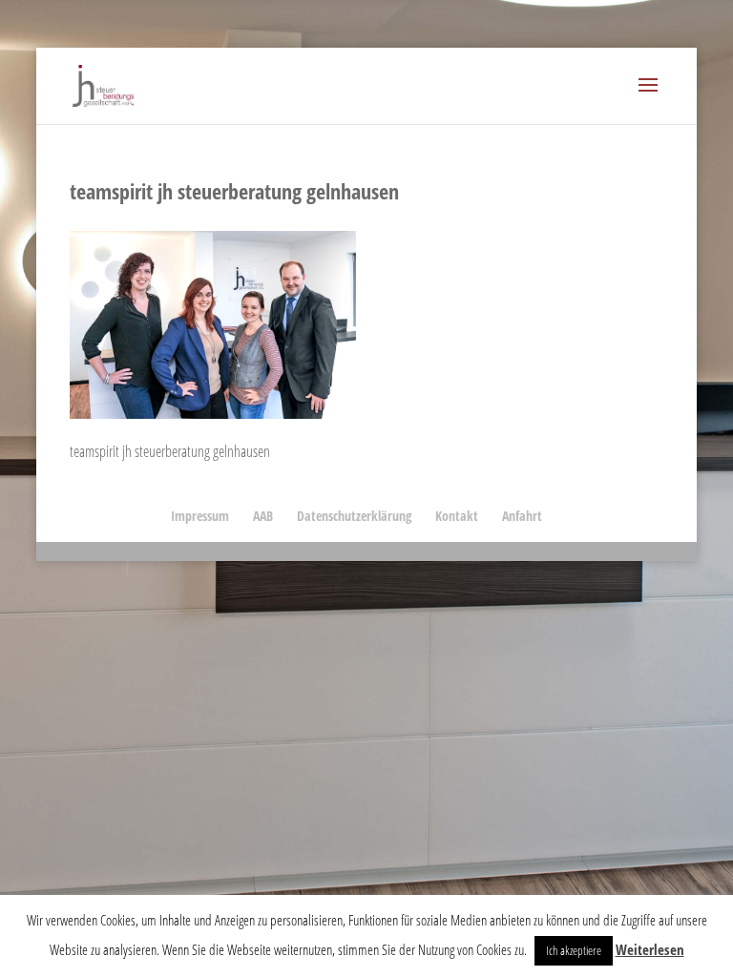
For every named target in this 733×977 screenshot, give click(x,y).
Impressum (200, 516)
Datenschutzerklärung (354, 516)
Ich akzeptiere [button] (573, 950)
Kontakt (456, 516)
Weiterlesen (650, 949)
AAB (263, 516)
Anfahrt (522, 516)
